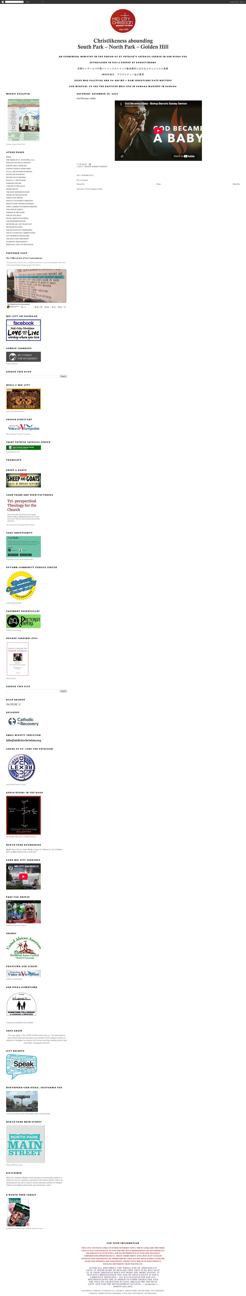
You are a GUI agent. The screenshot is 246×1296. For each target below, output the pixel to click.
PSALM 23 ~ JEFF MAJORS (16, 180)
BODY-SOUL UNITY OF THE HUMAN (19, 244)
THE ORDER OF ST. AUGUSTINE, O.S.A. (20, 160)
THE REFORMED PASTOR (15, 221)
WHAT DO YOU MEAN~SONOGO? (18, 162)
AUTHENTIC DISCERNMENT (17, 241)
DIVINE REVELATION (14, 227)
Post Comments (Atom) (94, 189)
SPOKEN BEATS (12, 189)
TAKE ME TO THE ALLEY (15, 186)
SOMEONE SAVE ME (13, 183)
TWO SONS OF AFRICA (14, 209)
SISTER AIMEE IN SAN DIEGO (17, 218)
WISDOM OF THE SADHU (15, 212)
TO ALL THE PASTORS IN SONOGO (19, 171)
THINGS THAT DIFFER (14, 198)
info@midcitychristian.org (23, 740)
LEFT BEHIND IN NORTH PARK (17, 236)
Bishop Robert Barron (96, 167)
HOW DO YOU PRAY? (14, 215)
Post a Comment (82, 180)
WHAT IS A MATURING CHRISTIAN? (19, 201)
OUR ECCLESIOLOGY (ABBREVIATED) (20, 233)
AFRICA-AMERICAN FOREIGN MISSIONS (21, 206)
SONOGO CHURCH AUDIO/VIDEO (18, 168)
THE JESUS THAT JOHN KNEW (17, 239)
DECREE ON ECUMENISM (16, 177)
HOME (8, 157)
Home (159, 184)
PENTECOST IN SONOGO (15, 174)
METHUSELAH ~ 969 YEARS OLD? (19, 224)
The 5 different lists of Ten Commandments (24, 258)
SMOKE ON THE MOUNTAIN (16, 195)
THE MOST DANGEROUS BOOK (17, 192)
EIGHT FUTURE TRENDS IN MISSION (20, 203)
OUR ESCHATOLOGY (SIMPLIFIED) (19, 230)
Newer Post (80, 184)
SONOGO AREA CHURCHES (16, 165)
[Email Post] (89, 164)
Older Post (236, 184)
